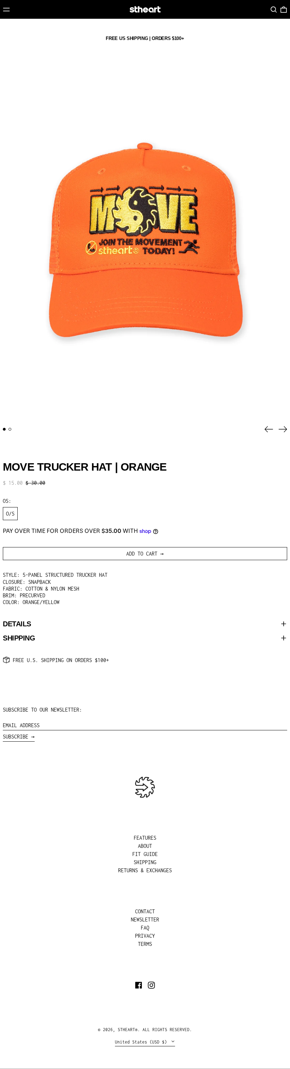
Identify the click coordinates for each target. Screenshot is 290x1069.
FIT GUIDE (145, 854)
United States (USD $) (142, 1042)
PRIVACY (145, 936)
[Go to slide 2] (9, 429)
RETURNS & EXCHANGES (145, 870)
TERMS (145, 944)
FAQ (145, 928)
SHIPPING (145, 862)
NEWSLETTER (145, 919)
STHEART (126, 1029)
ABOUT (145, 846)
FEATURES (145, 838)
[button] (273, 9)
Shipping (19, 638)
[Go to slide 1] (4, 429)
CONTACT (145, 911)
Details (17, 624)
